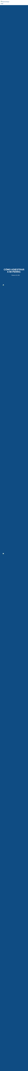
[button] (25, 2)
